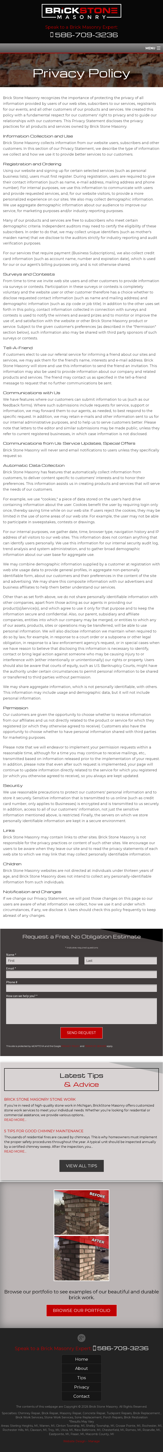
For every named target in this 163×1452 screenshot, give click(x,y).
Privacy (81, 1387)
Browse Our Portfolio (81, 1310)
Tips (81, 1377)
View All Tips (81, 1165)
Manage (94, 1441)
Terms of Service (95, 1046)
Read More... (15, 1120)
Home (81, 1359)
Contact (81, 1396)
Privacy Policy (70, 1046)
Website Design (74, 1441)
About (81, 1368)
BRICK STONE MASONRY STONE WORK (40, 1099)
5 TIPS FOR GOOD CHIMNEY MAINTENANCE (43, 1131)
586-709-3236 (86, 34)
